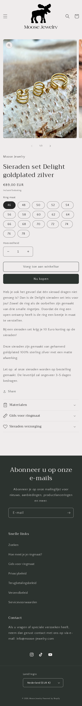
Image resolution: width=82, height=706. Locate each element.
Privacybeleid (17, 573)
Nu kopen (41, 279)
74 (66, 224)
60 (39, 214)
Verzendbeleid (18, 593)
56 (9, 214)
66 (9, 224)
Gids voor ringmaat (21, 564)
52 (53, 205)
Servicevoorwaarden (22, 602)
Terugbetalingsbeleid (22, 583)
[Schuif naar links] (31, 146)
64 (68, 214)
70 (38, 224)
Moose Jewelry (35, 698)
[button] (5, 16)
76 (9, 233)
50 (38, 205)
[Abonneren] (68, 513)
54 (67, 205)
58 (24, 214)
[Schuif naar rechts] (50, 146)
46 (9, 205)
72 (52, 224)
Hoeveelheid (11, 243)
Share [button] (12, 391)
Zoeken (13, 545)
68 (24, 224)
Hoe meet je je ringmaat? (25, 554)
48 (24, 205)
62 (53, 214)
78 (23, 233)
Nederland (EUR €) (39, 682)
